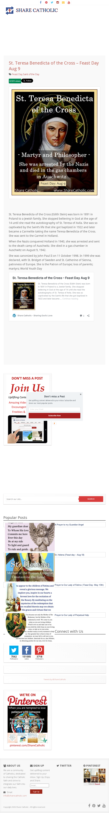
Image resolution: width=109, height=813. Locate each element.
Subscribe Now (54, 415)
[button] (54, 396)
